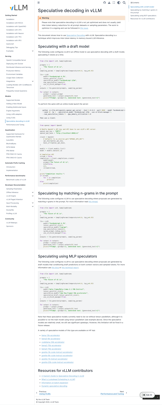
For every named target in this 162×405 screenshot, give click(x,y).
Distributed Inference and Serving (18, 67)
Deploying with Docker (14, 64)
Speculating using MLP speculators (143, 15)
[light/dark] (119, 2)
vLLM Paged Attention (14, 199)
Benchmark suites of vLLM (16, 180)
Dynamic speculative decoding (54, 386)
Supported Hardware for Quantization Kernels (15, 135)
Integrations (10, 81)
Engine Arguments (13, 111)
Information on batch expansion (55, 383)
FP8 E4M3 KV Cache (14, 158)
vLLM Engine (11, 196)
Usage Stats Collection (14, 78)
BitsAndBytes (11, 144)
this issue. (84, 28)
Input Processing (12, 203)
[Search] (124, 2)
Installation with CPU (14, 30)
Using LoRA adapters (14, 114)
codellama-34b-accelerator (53, 342)
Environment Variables (14, 74)
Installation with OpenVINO (16, 26)
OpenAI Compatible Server (16, 60)
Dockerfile (10, 210)
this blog (55, 267)
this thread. (93, 201)
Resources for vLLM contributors (142, 19)
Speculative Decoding (76, 35)
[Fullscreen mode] (114, 2)
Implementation (12, 170)
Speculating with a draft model (142, 7)
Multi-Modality (11, 206)
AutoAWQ (10, 140)
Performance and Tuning (15, 125)
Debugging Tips (12, 47)
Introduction (10, 167)
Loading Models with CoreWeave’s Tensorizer (19, 86)
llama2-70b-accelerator (51, 345)
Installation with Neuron (15, 33)
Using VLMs (10, 118)
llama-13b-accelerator (51, 335)
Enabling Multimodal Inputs (16, 107)
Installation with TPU (13, 37)
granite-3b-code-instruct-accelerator (57, 352)
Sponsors (9, 226)
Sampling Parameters (14, 189)
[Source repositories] (104, 2)
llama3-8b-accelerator (51, 339)
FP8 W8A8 (10, 151)
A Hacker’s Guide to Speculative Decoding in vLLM (63, 376)
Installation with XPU (13, 40)
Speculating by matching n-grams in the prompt (143, 11)
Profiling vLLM (11, 213)
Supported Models (13, 100)
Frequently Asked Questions (16, 91)
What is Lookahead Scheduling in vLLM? (58, 379)
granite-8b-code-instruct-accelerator (57, 355)
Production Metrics (13, 71)
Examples (10, 51)
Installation (10, 19)
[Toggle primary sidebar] (38, 2)
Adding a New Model (14, 104)
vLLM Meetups (11, 223)
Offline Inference (12, 192)
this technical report (70, 267)
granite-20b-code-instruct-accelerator (58, 362)
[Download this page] (109, 2)
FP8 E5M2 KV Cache (14, 154)
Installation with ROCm (14, 23)
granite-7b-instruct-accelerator (55, 359)
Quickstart (10, 44)
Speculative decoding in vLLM (17, 121)
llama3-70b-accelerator (51, 349)
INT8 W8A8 (10, 147)
